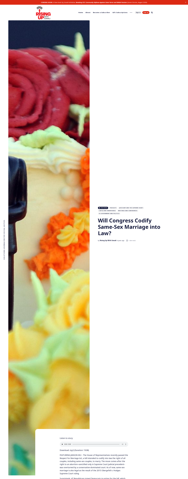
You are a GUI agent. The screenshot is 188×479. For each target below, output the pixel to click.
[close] (185, 2)
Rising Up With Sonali (108, 240)
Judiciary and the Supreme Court (131, 208)
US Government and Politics (109, 213)
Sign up (146, 12)
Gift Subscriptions (120, 12)
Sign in (138, 12)
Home (80, 12)
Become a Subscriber (101, 12)
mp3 (72, 450)
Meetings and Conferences (127, 210)
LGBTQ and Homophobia (107, 210)
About (88, 12)
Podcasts (113, 208)
